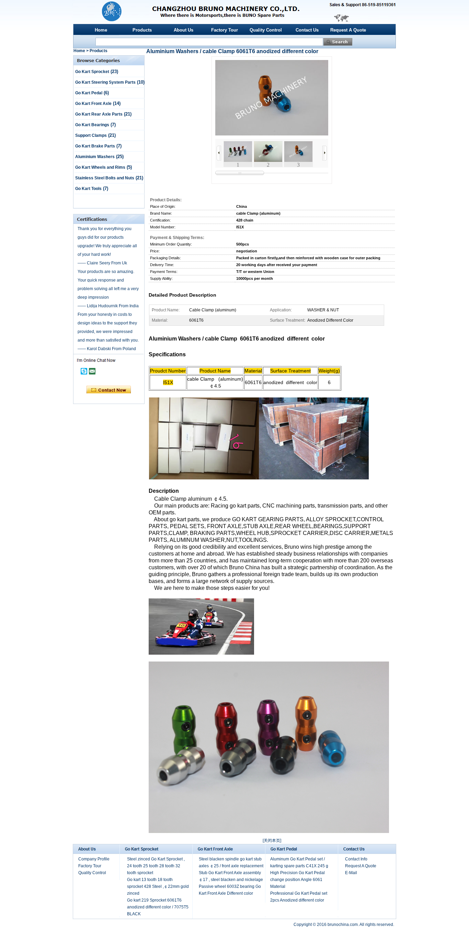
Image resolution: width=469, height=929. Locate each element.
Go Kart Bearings (92, 124)
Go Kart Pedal (88, 93)
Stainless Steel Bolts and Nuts (104, 178)
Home (101, 30)
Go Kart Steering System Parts (105, 82)
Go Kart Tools (88, 188)
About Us (183, 30)
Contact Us (307, 30)
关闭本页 (272, 840)
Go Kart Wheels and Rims (100, 167)
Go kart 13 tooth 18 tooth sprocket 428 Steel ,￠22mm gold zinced (158, 886)
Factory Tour (224, 30)
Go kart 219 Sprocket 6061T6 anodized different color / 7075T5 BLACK (157, 907)
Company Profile (94, 859)
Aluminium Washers (95, 156)
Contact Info (356, 859)
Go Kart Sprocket (92, 71)
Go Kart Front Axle (93, 103)
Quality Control (266, 30)
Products (142, 30)
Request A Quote (348, 30)
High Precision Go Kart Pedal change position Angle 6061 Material (297, 879)
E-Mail (351, 872)
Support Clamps (91, 135)
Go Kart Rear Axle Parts (99, 114)
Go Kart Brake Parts (95, 146)
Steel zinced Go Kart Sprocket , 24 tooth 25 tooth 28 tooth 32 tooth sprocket (156, 866)
